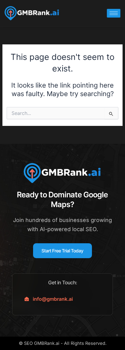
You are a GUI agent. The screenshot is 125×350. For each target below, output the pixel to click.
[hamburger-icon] (113, 13)
